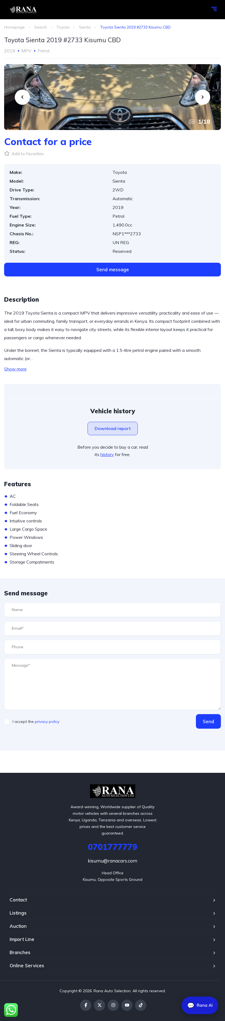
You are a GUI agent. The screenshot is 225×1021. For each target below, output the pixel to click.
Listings (18, 913)
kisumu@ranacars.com (112, 861)
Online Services (27, 965)
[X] (99, 1005)
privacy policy (47, 721)
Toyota (63, 27)
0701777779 (112, 847)
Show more (15, 369)
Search (40, 27)
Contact (18, 900)
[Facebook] (85, 1005)
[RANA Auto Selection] (22, 9)
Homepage (14, 27)
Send (208, 721)
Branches (20, 952)
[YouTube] (127, 1005)
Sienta (85, 27)
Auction (18, 926)
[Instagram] (113, 1005)
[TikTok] (140, 1005)
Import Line (22, 939)
